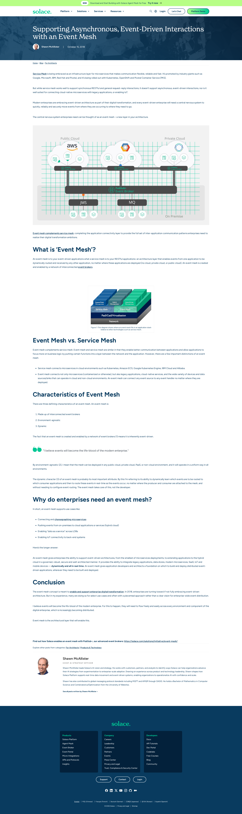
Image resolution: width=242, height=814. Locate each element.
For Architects (51, 63)
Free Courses (152, 756)
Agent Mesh (67, 743)
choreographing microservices (70, 519)
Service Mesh (40, 73)
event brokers (85, 267)
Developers (151, 735)
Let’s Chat (176, 11)
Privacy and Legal (112, 764)
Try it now (153, 3)
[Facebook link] (106, 790)
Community (151, 764)
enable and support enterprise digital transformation (97, 591)
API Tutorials (152, 743)
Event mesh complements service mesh (53, 233)
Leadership (109, 743)
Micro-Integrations (70, 756)
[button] (71, 10)
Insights (65, 764)
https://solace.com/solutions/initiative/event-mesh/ (150, 641)
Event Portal (67, 752)
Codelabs (150, 752)
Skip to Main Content (12, 2)
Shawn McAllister (50, 46)
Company (109, 735)
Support (104, 779)
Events (107, 756)
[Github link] (130, 790)
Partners (108, 752)
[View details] (42, 11)
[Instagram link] (125, 790)
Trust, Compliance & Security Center (120, 768)
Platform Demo (198, 11)
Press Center (110, 760)
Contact (122, 779)
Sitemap (135, 806)
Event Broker (68, 747)
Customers (109, 747)
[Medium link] (135, 790)
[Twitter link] (116, 790)
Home (35, 63)
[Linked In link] (111, 790)
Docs (148, 739)
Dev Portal (151, 747)
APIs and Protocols (70, 760)
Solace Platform (69, 739)
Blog (41, 63)
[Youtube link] (121, 790)
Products (66, 735)
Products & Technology (91, 647)
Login (162, 11)
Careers (107, 739)
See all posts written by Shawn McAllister (79, 691)
